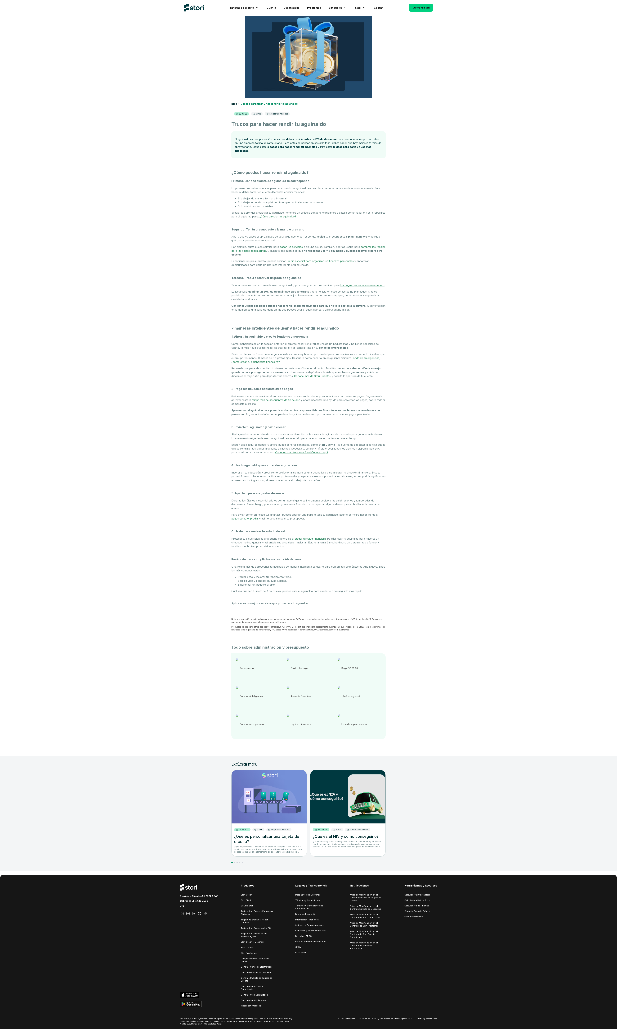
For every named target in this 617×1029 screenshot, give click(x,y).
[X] (199, 913)
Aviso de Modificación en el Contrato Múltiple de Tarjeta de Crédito (365, 897)
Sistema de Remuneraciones (309, 925)
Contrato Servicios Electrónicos (257, 966)
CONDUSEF (300, 952)
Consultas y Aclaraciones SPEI (310, 930)
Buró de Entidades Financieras (310, 941)
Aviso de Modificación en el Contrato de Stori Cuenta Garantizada (364, 934)
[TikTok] (205, 913)
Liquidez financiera (301, 724)
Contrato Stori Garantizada (254, 994)
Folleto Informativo (413, 916)
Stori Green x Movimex (252, 942)
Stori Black (246, 900)
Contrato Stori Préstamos (253, 1000)
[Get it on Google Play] (199, 1004)
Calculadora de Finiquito (416, 905)
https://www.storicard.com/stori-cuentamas (328, 630)
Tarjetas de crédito (242, 7)
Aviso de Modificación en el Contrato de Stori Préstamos (364, 924)
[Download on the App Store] (199, 995)
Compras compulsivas (252, 724)
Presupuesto (247, 668)
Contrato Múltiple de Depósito (256, 972)
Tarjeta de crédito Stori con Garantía (254, 921)
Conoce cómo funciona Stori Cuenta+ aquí (301, 452)
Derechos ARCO (303, 936)
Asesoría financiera (301, 696)
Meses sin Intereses (251, 1005)
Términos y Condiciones (307, 900)
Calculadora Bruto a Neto (417, 894)
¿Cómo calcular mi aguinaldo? (277, 216)
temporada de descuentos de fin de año (276, 400)
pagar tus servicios (291, 246)
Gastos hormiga (299, 668)
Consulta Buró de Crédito (417, 911)
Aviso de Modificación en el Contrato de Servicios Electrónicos (364, 945)
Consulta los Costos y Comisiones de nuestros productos (385, 1019)
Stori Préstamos (249, 953)
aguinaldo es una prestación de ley (259, 139)
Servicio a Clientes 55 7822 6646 (199, 896)
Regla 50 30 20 (349, 668)
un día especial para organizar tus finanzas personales (320, 261)
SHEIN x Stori (247, 905)
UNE (182, 905)
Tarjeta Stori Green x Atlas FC (256, 928)
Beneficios (335, 7)
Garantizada (292, 7)
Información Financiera (307, 919)
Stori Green (246, 894)
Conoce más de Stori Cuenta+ (312, 376)
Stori (358, 7)
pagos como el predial (244, 518)
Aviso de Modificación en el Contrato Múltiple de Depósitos (365, 907)
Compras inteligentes (251, 696)
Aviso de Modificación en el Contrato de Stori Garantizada (365, 916)
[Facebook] (182, 913)
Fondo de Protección (305, 914)
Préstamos (314, 7)
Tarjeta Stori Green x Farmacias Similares (257, 912)
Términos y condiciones (426, 1019)
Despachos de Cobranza (308, 894)
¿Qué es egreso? (350, 696)
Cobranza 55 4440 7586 (194, 901)
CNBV (298, 947)
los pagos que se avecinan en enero (362, 285)
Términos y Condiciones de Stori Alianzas (309, 907)
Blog (234, 103)
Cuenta (271, 7)
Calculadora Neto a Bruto (417, 900)
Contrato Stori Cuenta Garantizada (252, 987)
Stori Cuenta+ (248, 947)
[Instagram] (188, 913)
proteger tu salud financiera (309, 538)
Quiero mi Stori (421, 7)
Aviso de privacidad (346, 1019)
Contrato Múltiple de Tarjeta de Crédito (256, 979)
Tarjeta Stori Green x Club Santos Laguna (254, 935)
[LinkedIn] (194, 913)
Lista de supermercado (354, 724)
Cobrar (378, 7)
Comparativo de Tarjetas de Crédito (255, 960)
